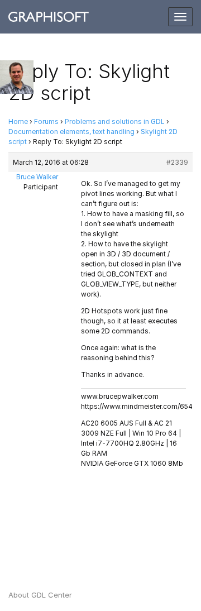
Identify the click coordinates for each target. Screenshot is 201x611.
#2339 (177, 162)
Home (18, 121)
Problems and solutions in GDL (115, 121)
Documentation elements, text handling (71, 131)
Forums (46, 121)
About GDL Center (40, 594)
